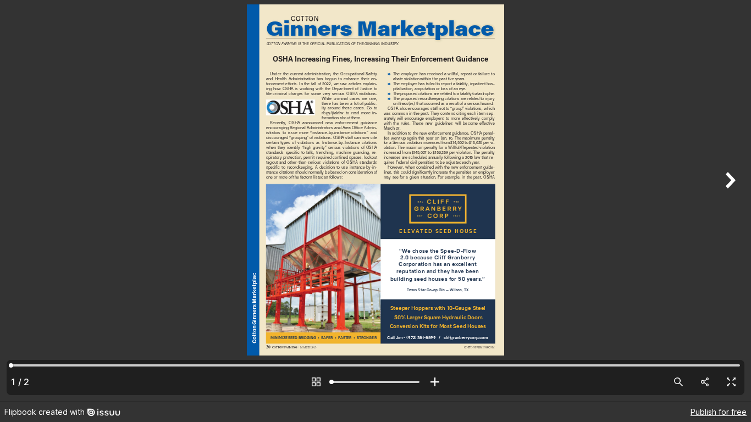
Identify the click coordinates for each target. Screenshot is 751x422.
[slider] (375, 381)
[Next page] (729, 201)
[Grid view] (316, 382)
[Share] (705, 382)
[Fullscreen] (731, 382)
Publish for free (719, 412)
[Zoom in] (435, 382)
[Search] (678, 382)
